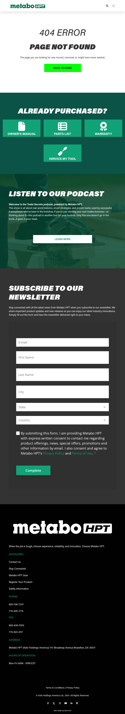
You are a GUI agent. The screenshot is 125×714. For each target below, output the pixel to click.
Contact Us (15, 561)
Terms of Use (82, 453)
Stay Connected (17, 568)
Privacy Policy (53, 453)
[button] (104, 407)
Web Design (58, 711)
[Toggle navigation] (113, 6)
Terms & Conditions (55, 687)
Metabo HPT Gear (18, 575)
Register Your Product (20, 582)
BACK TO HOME (62, 67)
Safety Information (19, 588)
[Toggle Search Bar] (107, 6)
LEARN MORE (62, 239)
